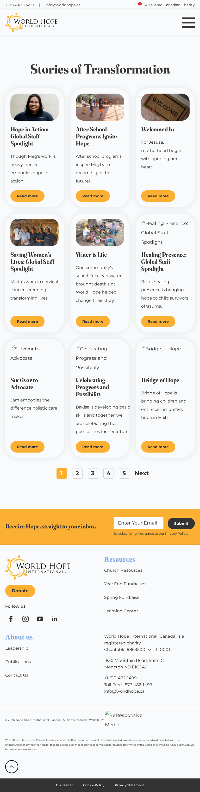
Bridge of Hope (160, 380)
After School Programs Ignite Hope (96, 136)
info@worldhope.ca (62, 5)
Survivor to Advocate (24, 384)
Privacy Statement (129, 785)
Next (142, 473)
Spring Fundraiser (122, 597)
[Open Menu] (188, 22)
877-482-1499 (138, 684)
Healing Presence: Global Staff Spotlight (163, 261)
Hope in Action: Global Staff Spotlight (29, 136)
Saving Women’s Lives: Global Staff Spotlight (32, 261)
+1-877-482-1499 (19, 5)
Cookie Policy (93, 785)
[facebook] (11, 619)
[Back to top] (11, 766)
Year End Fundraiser (125, 583)
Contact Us (16, 675)
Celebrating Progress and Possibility (92, 387)
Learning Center (121, 610)
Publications (18, 661)
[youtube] (40, 619)
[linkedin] (54, 619)
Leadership (16, 648)
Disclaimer (64, 785)
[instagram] (25, 619)
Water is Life (91, 254)
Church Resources (123, 570)
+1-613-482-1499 (120, 677)
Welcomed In (157, 129)
